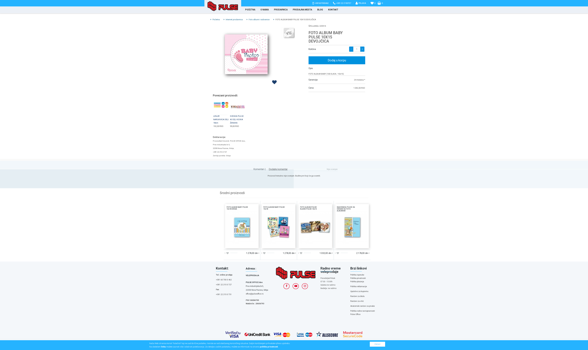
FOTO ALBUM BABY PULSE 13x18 (278, 214)
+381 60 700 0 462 (224, 280)
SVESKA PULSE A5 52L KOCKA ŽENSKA (237, 119)
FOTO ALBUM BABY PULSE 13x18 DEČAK (241, 214)
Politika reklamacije (358, 286)
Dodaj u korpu (337, 60)
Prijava (362, 3)
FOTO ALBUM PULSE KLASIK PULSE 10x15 (315, 214)
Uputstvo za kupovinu (359, 291)
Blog (320, 9)
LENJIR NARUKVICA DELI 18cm (221, 119)
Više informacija (242, 226)
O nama (264, 9)
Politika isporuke (357, 275)
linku (163, 347)
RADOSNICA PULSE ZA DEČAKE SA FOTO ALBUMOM (352, 214)
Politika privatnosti (358, 278)
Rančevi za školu (357, 296)
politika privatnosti (269, 347)
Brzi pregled (221, 107)
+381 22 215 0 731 (224, 294)
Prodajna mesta (302, 9)
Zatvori (377, 344)
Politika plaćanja (357, 282)
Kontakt (333, 9)
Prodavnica (281, 9)
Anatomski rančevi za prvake (362, 306)
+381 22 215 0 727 (224, 285)
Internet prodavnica (234, 19)
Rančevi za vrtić (357, 301)
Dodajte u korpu (233, 245)
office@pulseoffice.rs (255, 294)
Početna (250, 9)
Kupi (238, 103)
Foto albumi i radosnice (259, 19)
